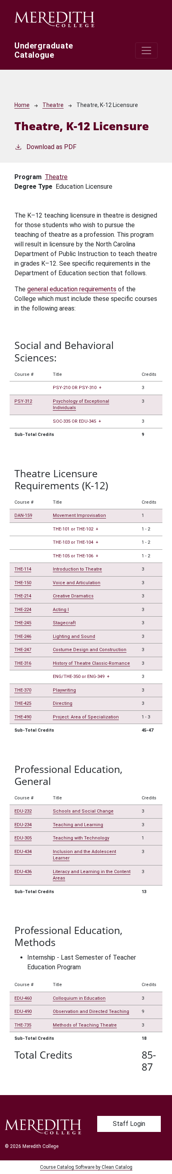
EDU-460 (23, 998)
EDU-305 (23, 838)
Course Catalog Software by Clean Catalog (86, 1167)
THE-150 (22, 582)
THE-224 (22, 609)
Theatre (53, 105)
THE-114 (22, 569)
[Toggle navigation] (146, 50)
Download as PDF (51, 147)
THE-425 (22, 703)
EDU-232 (23, 811)
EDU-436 (23, 871)
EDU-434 (23, 851)
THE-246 (22, 636)
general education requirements (71, 289)
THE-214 (22, 596)
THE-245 (22, 622)
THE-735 (22, 1025)
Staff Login (129, 1124)
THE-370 (22, 690)
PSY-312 (23, 401)
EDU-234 (23, 824)
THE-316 (22, 663)
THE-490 (22, 717)
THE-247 (22, 649)
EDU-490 (23, 1011)
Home (22, 105)
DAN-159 (23, 515)
